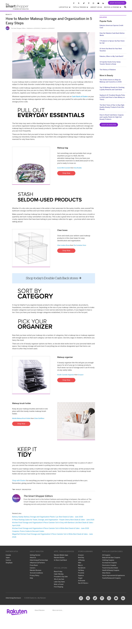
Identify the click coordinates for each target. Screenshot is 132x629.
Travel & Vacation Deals (110, 568)
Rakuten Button (59, 557)
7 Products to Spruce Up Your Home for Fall (112, 42)
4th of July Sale (59, 579)
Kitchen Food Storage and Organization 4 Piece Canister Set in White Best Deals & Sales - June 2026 (50, 528)
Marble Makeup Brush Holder (21, 418)
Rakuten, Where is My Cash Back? (111, 56)
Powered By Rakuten (21, 9)
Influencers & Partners (37, 563)
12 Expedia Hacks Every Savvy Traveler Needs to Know (110, 63)
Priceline (81, 573)
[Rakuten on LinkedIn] (103, 3)
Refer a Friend (58, 584)
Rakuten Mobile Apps (61, 555)
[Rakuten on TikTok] (84, 3)
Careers (32, 568)
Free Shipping (58, 587)
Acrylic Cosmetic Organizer (65, 374)
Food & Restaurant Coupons (111, 578)
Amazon (81, 555)
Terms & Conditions (36, 573)
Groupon (78, 374)
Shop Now (66, 173)
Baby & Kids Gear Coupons (111, 557)
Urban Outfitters (37, 418)
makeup (18, 489)
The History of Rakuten (108, 70)
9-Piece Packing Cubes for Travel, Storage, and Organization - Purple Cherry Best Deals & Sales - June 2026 (53, 520)
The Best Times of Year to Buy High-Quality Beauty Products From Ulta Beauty (112, 107)
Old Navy (81, 570)
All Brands (81, 581)
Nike (79, 563)
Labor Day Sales (59, 582)
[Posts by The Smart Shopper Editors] (7, 28)
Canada (8, 555)
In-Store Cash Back (60, 560)
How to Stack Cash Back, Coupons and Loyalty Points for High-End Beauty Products (112, 117)
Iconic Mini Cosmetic (63, 167)
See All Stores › (83, 583)
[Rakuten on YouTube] (98, 3)
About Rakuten (40, 610)
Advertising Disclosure (13, 598)
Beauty (9, 14)
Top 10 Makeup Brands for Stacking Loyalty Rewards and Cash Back (112, 89)
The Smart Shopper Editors (18, 28)
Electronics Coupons (109, 565)
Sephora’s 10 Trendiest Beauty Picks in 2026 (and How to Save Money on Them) (112, 97)
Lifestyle (63, 7)
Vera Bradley (76, 167)
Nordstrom (81, 568)
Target (80, 578)
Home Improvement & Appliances (113, 575)
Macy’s (80, 565)
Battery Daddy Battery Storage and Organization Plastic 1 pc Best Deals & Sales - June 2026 (47, 517)
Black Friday (58, 571)
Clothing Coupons (108, 560)
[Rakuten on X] (79, 3)
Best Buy (81, 557)
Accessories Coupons (109, 563)
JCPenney (81, 560)
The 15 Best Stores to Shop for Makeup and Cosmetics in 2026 (111, 81)
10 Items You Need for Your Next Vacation (111, 50)
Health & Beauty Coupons (110, 570)
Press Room (34, 565)
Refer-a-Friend (111, 7)
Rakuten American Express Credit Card (111, 27)
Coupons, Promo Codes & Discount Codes (28, 531)
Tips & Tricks (79, 7)
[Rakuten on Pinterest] (88, 3)
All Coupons (106, 555)
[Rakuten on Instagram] (93, 3)
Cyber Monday (59, 574)
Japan (8, 557)
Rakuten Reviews (35, 570)
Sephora (81, 575)
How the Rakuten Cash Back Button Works (112, 34)
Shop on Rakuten (117, 3)
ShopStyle (9, 563)
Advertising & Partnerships (39, 560)
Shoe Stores (106, 573)
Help (31, 578)
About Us (95, 7)
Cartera (8, 560)
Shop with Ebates (19, 480)
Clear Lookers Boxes (63, 245)
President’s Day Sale (61, 577)
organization (26, 489)
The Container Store (78, 245)
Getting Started (35, 555)
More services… (57, 610)
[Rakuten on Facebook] (73, 3)
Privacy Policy (34, 575)
